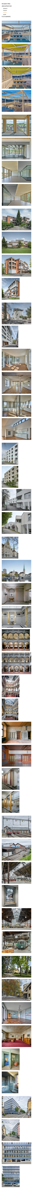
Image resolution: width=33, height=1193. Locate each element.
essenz (5, 8)
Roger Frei (6, 4)
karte (4, 14)
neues (5, 10)
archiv (5, 12)
